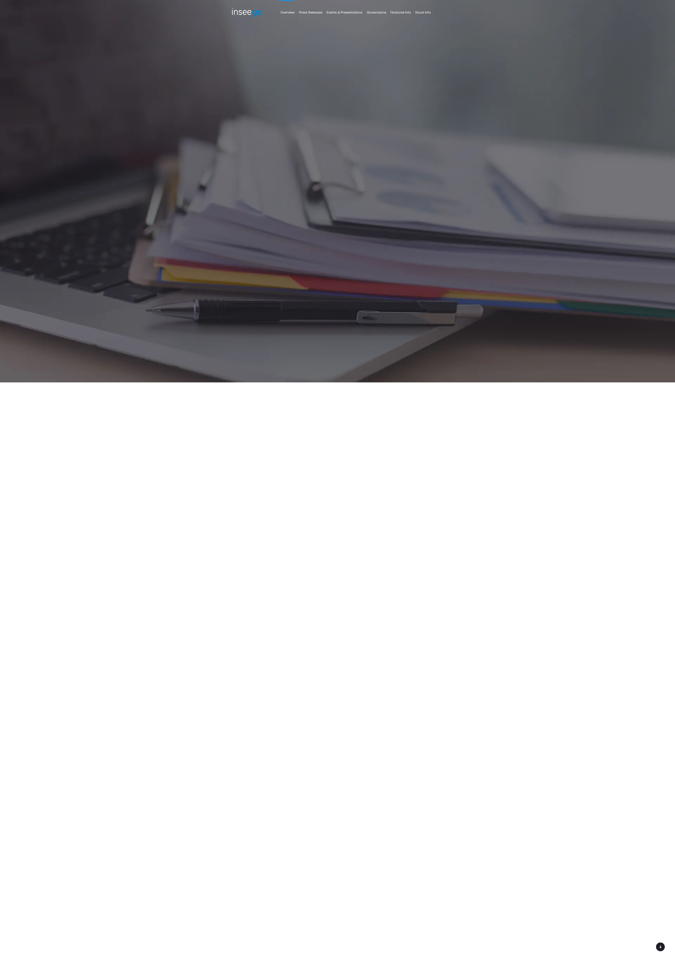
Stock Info (423, 12)
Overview (287, 12)
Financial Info (400, 12)
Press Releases (310, 12)
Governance (376, 12)
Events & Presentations (344, 12)
